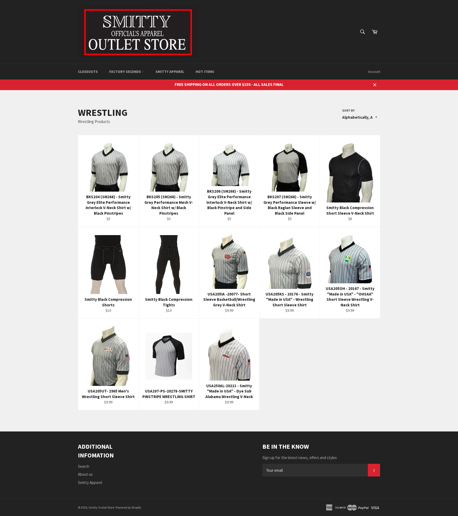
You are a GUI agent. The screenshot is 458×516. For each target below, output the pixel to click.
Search (83, 466)
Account (374, 71)
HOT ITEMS (205, 71)
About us (85, 474)
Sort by (348, 110)
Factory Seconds (125, 71)
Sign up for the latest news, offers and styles (299, 457)
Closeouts (88, 71)
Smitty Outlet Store (101, 507)
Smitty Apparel (170, 71)
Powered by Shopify (128, 507)
